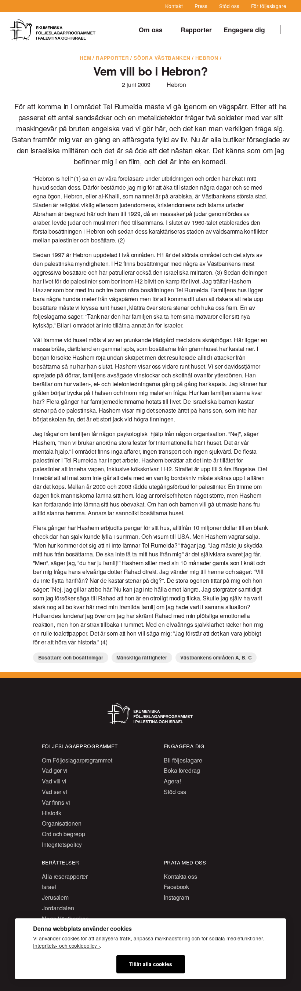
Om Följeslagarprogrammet (77, 760)
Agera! (172, 781)
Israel (49, 886)
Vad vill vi (54, 781)
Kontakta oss (180, 876)
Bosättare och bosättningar (71, 657)
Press (201, 6)
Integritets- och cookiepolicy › (66, 945)
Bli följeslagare (183, 760)
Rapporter (196, 29)
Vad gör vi (55, 770)
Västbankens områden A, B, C (215, 657)
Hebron (206, 57)
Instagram (176, 897)
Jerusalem (55, 897)
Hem (85, 57)
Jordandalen (58, 908)
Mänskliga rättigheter (141, 657)
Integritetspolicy (62, 844)
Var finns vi (56, 802)
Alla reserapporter (65, 876)
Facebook (176, 886)
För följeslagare (268, 6)
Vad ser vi (54, 791)
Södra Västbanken (162, 57)
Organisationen (61, 823)
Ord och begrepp (63, 834)
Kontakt (173, 6)
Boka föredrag (182, 770)
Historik (51, 813)
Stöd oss (229, 6)
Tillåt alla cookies (150, 964)
